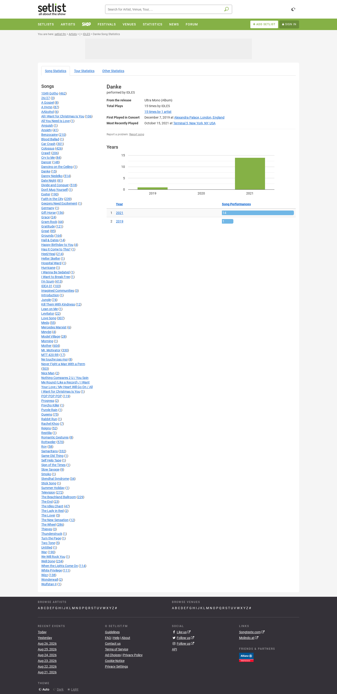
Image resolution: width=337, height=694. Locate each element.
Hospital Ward (51, 263)
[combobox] (168, 9)
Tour (84, 71)
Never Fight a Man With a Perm (63, 364)
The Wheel (48, 524)
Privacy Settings (116, 666)
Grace (45, 217)
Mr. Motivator (51, 350)
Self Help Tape (51, 460)
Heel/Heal (48, 254)
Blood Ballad (50, 139)
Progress (47, 401)
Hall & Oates (50, 240)
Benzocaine (49, 134)
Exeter (45, 194)
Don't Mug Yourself (54, 190)
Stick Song (48, 483)
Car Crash (48, 144)
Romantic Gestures (55, 437)
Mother (46, 345)
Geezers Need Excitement (59, 203)
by (157, 112)
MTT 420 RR (50, 355)
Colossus (47, 148)
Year (119, 204)
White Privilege (51, 570)
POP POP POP (51, 396)
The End (47, 501)
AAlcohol (47, 112)
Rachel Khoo (50, 423)
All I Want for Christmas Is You (62, 116)
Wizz (44, 575)
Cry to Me (48, 157)
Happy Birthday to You (57, 245)
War (44, 552)
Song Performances (236, 204)
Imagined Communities (57, 290)
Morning (47, 341)
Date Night (48, 180)
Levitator (47, 313)
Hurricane (48, 267)
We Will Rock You (53, 556)
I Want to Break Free (55, 277)
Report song (136, 134)
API (174, 649)
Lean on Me (49, 309)
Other (113, 71)
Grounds (47, 235)
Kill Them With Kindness (58, 304)
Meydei (46, 332)
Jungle (46, 300)
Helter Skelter (50, 258)
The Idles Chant (52, 506)
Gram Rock (49, 222)
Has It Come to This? (56, 249)
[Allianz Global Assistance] (246, 657)
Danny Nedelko (52, 176)
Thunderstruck (51, 534)
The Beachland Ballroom (58, 497)
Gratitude (48, 226)
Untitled (46, 547)
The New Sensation (55, 520)
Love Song (48, 318)
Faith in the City (52, 199)
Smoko (46, 474)
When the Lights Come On (59, 566)
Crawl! (45, 153)
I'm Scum (47, 281)
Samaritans (49, 451)
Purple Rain (49, 410)
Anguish (47, 125)
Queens (46, 414)
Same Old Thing (52, 456)
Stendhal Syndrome (55, 478)
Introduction (50, 295)
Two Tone (48, 543)
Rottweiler (48, 442)
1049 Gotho (49, 93)
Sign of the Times (53, 465)
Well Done (48, 561)
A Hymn (46, 107)
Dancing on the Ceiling (57, 167)
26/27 (45, 98)
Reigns (46, 428)
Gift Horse (48, 212)
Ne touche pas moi (54, 359)
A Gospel (47, 102)
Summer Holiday (53, 488)
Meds (45, 323)
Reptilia (46, 433)
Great (45, 231)
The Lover (48, 515)
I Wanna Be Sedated (55, 272)
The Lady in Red (52, 511)
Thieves (46, 529)
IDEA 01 (46, 286)
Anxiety (46, 130)
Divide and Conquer (55, 185)
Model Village (50, 336)
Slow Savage (50, 469)
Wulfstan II (49, 584)
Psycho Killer (50, 405)
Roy (44, 446)
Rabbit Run (49, 419)
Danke (45, 171)
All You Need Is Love (55, 121)
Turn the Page (51, 538)
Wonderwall (49, 579)
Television (48, 492)
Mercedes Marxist (53, 327)
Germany (47, 208)
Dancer (46, 162)
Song (55, 71)
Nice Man (48, 373)
